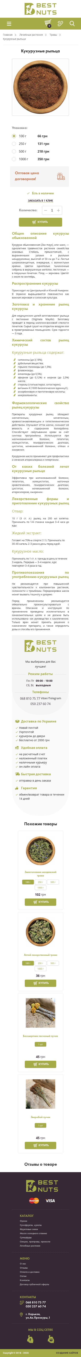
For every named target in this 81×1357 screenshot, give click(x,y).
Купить (43, 222)
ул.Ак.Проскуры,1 (38, 1317)
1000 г (40, 887)
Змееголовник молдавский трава (40, 874)
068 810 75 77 (30, 698)
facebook (30, 1339)
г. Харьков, (33, 1314)
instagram (51, 1339)
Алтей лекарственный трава (40, 955)
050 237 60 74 (40, 704)
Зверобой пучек (40, 1117)
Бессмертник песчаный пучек (40, 1036)
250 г (40, 882)
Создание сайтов (67, 1353)
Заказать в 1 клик (40, 201)
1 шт (40, 1044)
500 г (53, 882)
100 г (27, 882)
